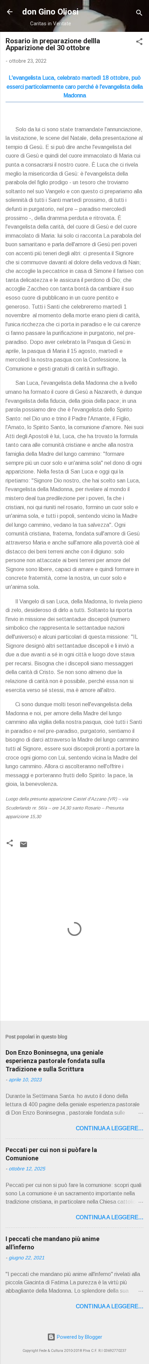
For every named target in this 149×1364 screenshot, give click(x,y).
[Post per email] (23, 847)
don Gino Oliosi (50, 12)
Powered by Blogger (78, 1337)
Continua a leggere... (109, 1128)
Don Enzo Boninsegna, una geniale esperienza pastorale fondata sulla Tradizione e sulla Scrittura (55, 1061)
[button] (139, 42)
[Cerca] (139, 14)
